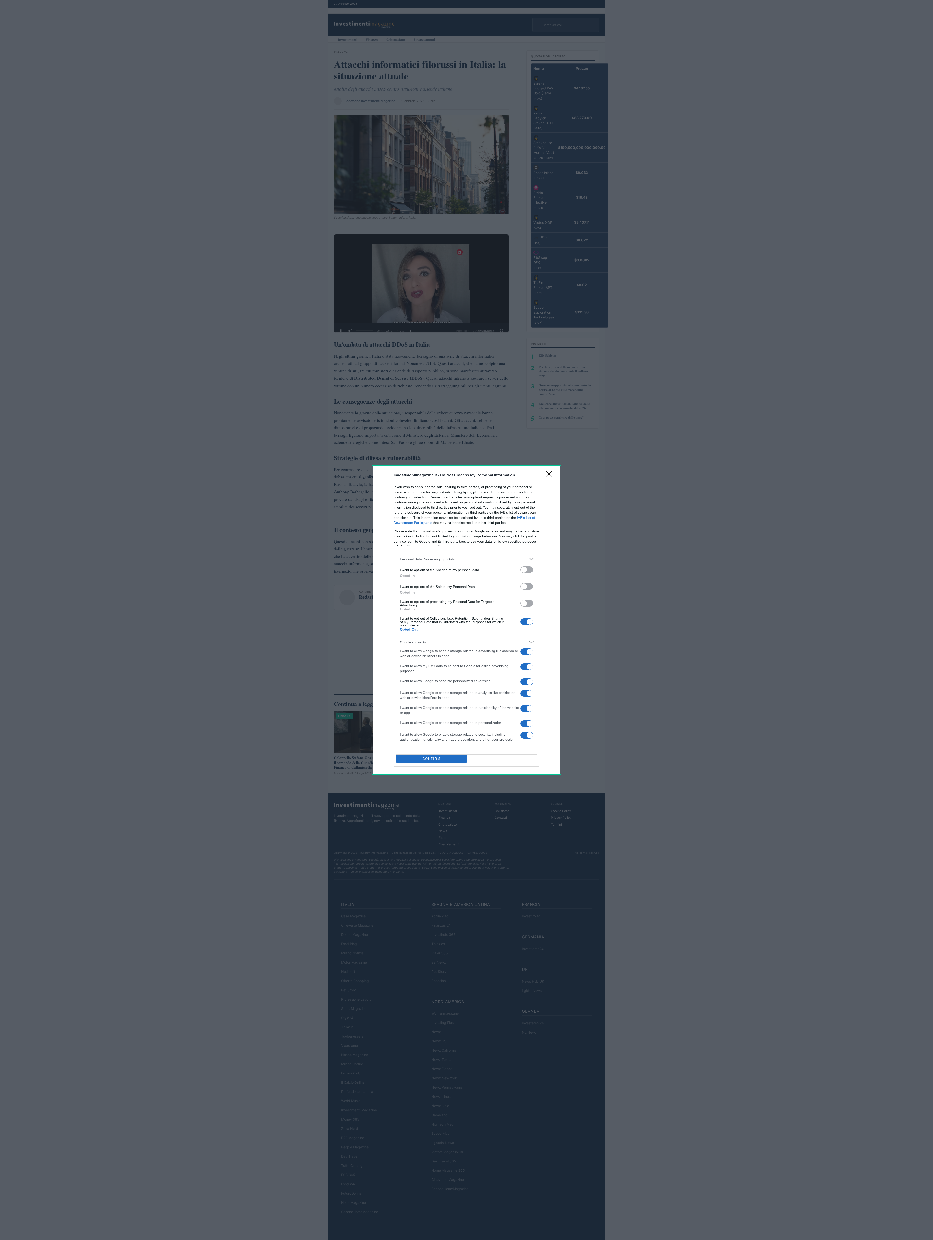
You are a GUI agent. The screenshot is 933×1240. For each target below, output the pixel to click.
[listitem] (466, 559)
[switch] (526, 569)
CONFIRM (432, 759)
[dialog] (466, 620)
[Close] (550, 475)
